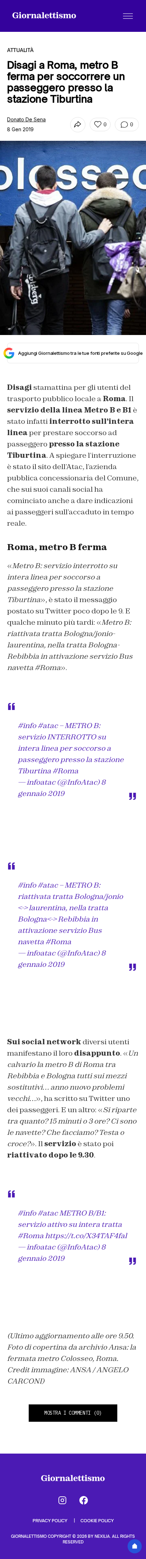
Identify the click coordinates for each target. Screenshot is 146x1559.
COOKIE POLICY (97, 1520)
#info (27, 725)
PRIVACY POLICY (50, 1520)
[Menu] (128, 15)
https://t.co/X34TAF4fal (86, 1235)
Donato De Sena (26, 119)
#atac (48, 725)
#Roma (65, 770)
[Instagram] (62, 1500)
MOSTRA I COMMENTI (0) (73, 1413)
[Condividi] (77, 124)
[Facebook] (84, 1500)
